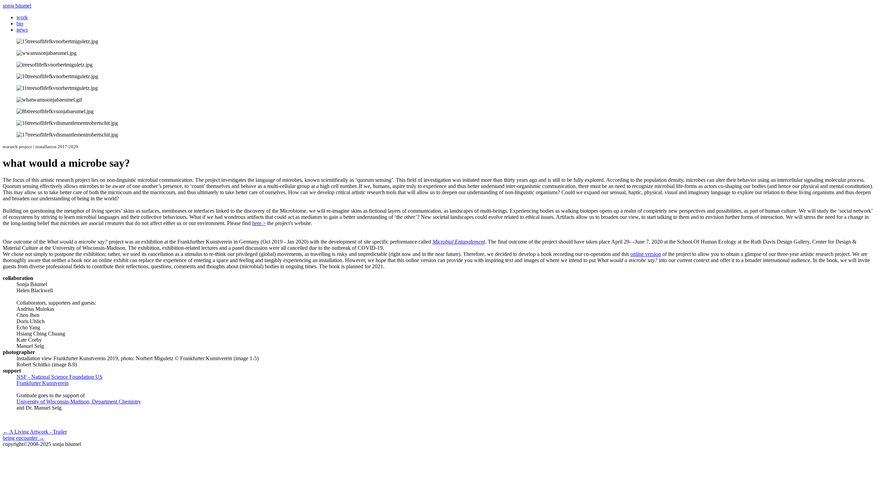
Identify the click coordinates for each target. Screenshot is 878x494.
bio (19, 23)
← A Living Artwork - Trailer (35, 432)
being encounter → (23, 438)
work (22, 17)
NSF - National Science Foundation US (59, 377)
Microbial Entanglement (458, 242)
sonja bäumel (17, 6)
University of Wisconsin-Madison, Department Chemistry (78, 401)
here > (259, 223)
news (22, 30)
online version (645, 254)
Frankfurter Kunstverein (42, 383)
